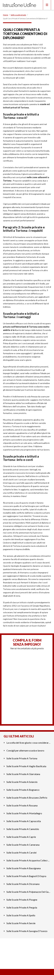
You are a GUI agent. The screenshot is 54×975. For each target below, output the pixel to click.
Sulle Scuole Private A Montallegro (24, 813)
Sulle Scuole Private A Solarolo (22, 781)
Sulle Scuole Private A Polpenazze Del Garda (28, 891)
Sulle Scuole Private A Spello (20, 915)
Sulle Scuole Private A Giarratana (23, 774)
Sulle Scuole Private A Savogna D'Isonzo (26, 931)
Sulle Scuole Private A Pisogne (21, 899)
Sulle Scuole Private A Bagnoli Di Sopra (26, 876)
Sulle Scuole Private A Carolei (21, 852)
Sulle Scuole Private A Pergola (21, 907)
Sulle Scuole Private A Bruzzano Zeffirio (26, 797)
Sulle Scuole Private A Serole (20, 923)
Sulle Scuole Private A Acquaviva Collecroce (28, 860)
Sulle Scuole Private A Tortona (21, 758)
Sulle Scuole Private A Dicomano (23, 883)
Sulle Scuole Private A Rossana (22, 805)
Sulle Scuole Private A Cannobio (22, 829)
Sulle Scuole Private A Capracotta (23, 821)
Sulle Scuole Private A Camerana (22, 844)
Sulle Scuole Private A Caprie (21, 836)
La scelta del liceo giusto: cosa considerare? (28, 742)
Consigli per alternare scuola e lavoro (25, 750)
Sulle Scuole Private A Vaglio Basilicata (26, 766)
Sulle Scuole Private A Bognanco (22, 789)
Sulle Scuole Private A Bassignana (23, 868)
